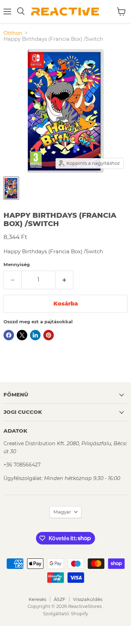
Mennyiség (16, 264)
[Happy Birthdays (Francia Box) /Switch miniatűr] (11, 188)
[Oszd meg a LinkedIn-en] (35, 335)
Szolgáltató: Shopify (65, 613)
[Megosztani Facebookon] (8, 335)
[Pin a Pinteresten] (48, 335)
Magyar (62, 512)
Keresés (37, 599)
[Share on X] (22, 335)
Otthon (12, 33)
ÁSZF (59, 599)
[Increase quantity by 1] (64, 280)
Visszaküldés (87, 599)
